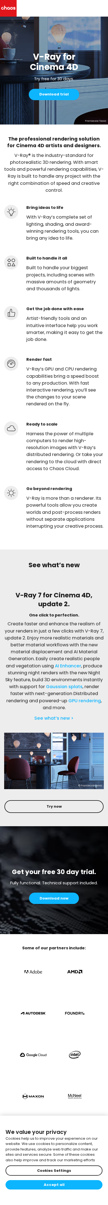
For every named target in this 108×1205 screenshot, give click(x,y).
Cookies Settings (54, 1170)
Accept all (54, 1184)
